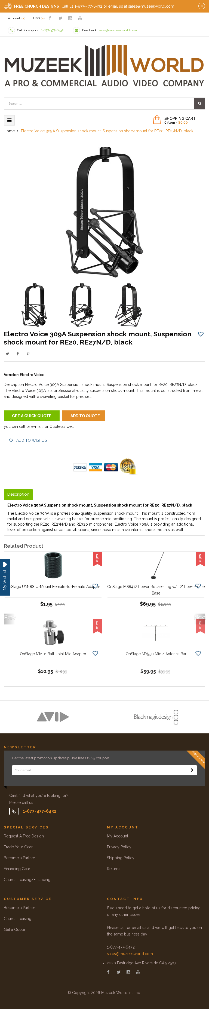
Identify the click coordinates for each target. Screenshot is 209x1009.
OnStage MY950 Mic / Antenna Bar (156, 654)
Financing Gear (17, 869)
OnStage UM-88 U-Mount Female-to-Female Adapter (53, 586)
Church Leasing (17, 918)
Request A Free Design (24, 836)
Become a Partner (19, 858)
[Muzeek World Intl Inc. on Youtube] (80, 18)
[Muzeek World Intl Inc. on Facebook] (50, 18)
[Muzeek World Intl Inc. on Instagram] (70, 18)
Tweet (7, 353)
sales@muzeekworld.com (130, 954)
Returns (113, 869)
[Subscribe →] (192, 770)
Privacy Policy (119, 847)
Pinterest (28, 353)
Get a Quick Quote (31, 416)
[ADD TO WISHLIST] (200, 333)
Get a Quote (14, 929)
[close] (201, 6)
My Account (117, 836)
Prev (9, 617)
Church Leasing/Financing (27, 879)
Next (199, 617)
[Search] (199, 103)
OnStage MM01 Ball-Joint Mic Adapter (53, 654)
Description (18, 494)
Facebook (17, 353)
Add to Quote (85, 416)
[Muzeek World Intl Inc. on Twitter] (61, 18)
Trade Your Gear (18, 847)
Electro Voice (32, 375)
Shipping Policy (120, 858)
